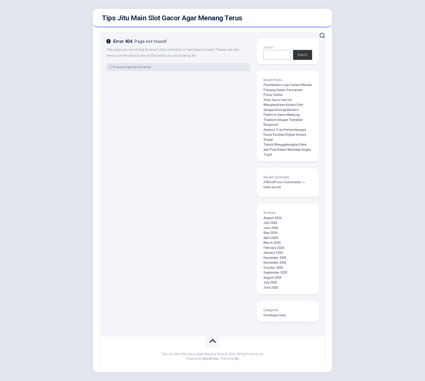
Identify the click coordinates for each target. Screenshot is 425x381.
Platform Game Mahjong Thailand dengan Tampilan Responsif (283, 119)
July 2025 (270, 282)
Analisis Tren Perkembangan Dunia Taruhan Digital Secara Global (284, 134)
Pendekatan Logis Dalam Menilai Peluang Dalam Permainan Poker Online (287, 90)
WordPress (211, 358)
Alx (236, 358)
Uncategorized (274, 315)
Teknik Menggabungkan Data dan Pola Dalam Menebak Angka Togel (287, 149)
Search (268, 47)
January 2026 (273, 252)
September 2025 (275, 272)
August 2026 (272, 218)
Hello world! (272, 187)
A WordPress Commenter (282, 182)
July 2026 (270, 223)
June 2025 (270, 287)
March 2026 (272, 242)
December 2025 (274, 257)
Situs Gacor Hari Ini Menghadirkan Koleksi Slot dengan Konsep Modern (283, 105)
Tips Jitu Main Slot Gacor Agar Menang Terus (172, 18)
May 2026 (270, 232)
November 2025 (274, 262)
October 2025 (273, 267)
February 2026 (273, 248)
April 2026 (270, 238)
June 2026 (270, 228)
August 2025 (272, 277)
